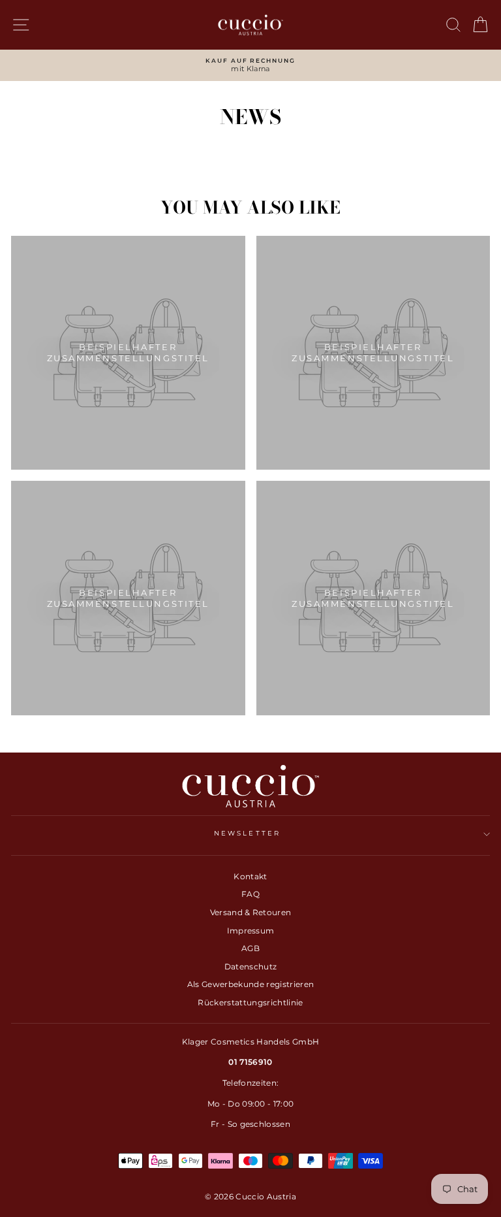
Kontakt (250, 876)
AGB (250, 948)
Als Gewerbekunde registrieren (250, 984)
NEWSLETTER (247, 833)
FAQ (250, 894)
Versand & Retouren (251, 912)
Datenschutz (250, 966)
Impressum (251, 930)
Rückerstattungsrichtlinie (250, 1002)
